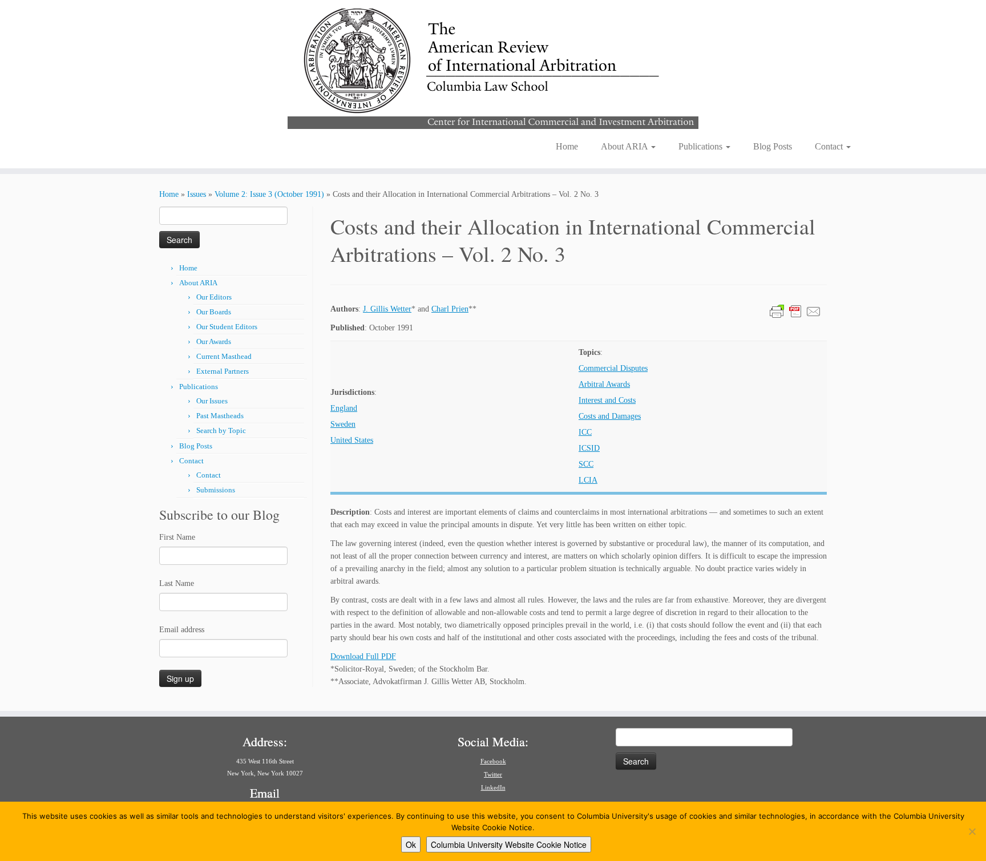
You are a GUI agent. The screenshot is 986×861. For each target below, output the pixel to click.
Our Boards (213, 312)
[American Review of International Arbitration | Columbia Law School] (493, 67)
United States (351, 440)
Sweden (342, 424)
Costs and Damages (610, 416)
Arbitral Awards (604, 384)
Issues (196, 194)
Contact (830, 146)
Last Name (176, 583)
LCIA (588, 480)
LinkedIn (493, 787)
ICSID (589, 448)
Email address (181, 629)
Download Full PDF (363, 656)
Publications (701, 146)
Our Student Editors (226, 326)
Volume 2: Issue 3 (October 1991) (269, 194)
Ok (411, 844)
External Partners (222, 371)
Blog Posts (772, 146)
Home (567, 146)
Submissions (215, 490)
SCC (586, 464)
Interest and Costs (607, 400)
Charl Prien (449, 309)
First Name (177, 537)
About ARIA (625, 146)
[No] (971, 831)
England (343, 408)
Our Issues (212, 401)
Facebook (493, 761)
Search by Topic (221, 430)
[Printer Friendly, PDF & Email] (795, 311)
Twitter (493, 774)
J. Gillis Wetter (387, 309)
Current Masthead (224, 356)
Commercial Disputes (613, 368)
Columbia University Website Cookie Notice (509, 844)
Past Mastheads (220, 415)
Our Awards (213, 341)
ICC (585, 432)
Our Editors (214, 297)
